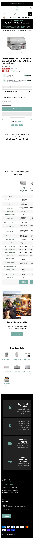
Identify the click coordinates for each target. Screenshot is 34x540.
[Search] (30, 14)
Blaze (5, 65)
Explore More (17, 334)
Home (4, 30)
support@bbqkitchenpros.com (14, 481)
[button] (17, 114)
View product (23, 282)
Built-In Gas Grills (12, 30)
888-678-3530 (17, 125)
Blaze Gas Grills (23, 30)
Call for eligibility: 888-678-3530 (19, 27)
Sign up (6, 516)
